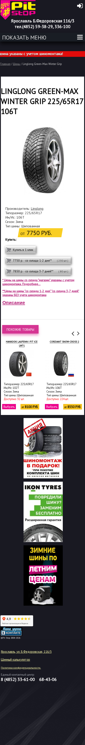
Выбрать (9, 407)
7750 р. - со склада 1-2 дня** (40, 260)
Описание (13, 302)
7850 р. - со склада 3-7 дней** (40, 271)
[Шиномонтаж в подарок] (43, 477)
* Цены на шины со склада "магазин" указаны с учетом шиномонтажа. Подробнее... (38, 282)
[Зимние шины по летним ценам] (43, 604)
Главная (5, 64)
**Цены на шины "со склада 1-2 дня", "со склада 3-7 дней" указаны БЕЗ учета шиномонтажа (40, 293)
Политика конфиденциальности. (21, 667)
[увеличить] (18, 364)
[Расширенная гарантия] (43, 541)
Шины (16, 64)
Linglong (37, 208)
